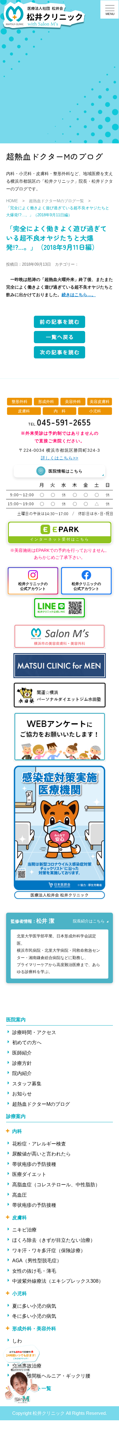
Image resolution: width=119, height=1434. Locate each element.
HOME (12, 201)
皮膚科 (19, 1217)
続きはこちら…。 (79, 294)
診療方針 (22, 1063)
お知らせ (22, 1093)
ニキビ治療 (24, 1229)
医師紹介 (22, 1052)
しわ (17, 1340)
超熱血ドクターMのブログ (41, 1104)
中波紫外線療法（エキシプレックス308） (57, 1281)
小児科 (19, 1293)
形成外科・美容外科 (34, 1328)
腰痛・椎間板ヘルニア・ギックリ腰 (51, 1375)
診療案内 (16, 1116)
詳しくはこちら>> (59, 457)
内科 (17, 1131)
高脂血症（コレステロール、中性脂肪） (56, 1184)
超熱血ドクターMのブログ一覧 (56, 201)
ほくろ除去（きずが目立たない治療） (53, 1240)
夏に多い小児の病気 (34, 1306)
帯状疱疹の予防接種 (34, 1164)
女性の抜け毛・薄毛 (34, 1271)
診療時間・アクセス (34, 1032)
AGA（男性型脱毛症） (37, 1260)
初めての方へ (26, 1042)
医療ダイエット (29, 1174)
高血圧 (19, 1195)
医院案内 (16, 1019)
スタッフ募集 (26, 1083)
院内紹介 (22, 1073)
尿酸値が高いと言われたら (41, 1153)
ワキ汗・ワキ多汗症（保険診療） (48, 1250)
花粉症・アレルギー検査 (39, 1143)
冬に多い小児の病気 (34, 1316)
